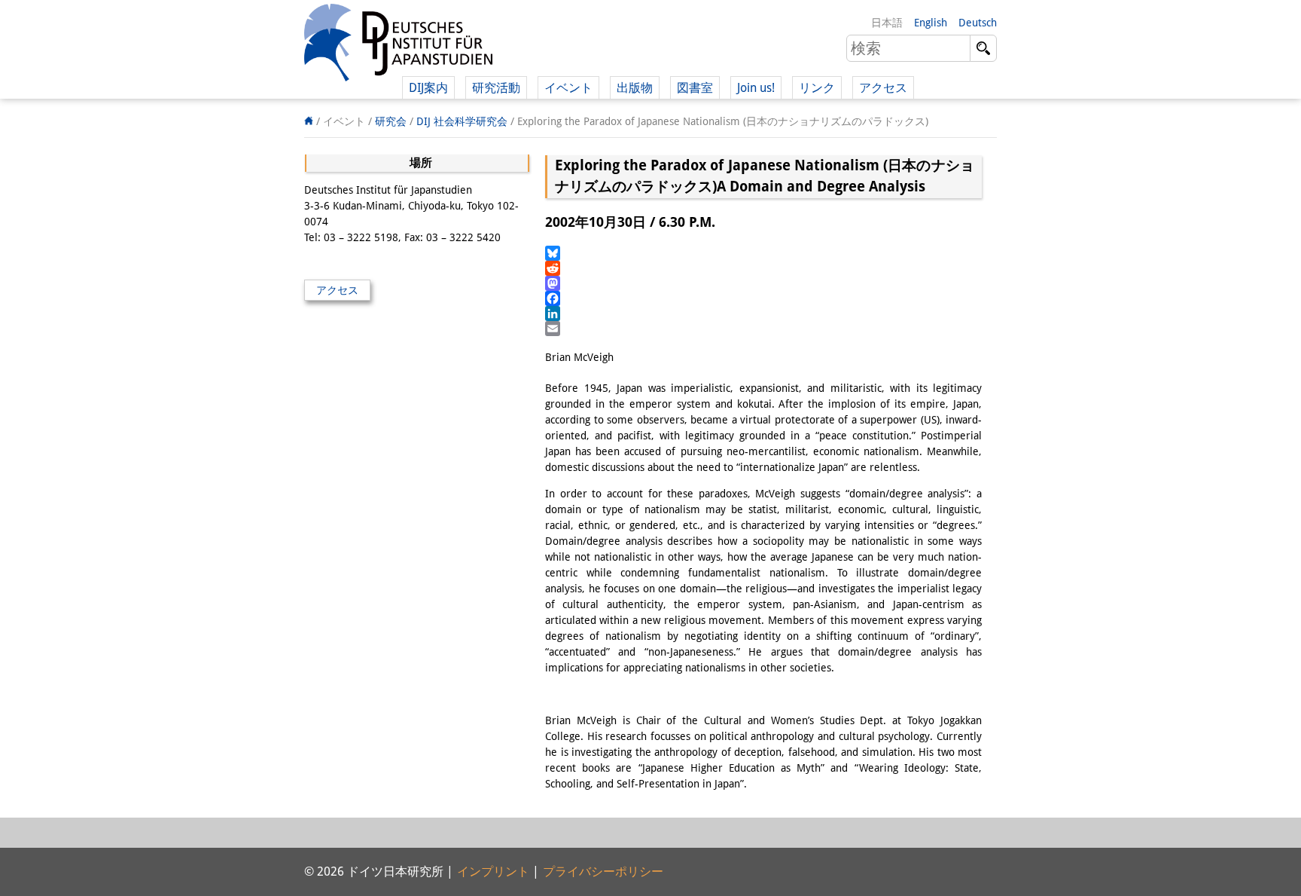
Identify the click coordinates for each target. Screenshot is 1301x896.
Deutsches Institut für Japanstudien (398, 45)
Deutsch (977, 23)
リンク (817, 88)
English (930, 23)
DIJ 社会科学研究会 (461, 121)
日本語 (887, 23)
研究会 (391, 121)
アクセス (883, 88)
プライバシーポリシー (603, 871)
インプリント (493, 871)
